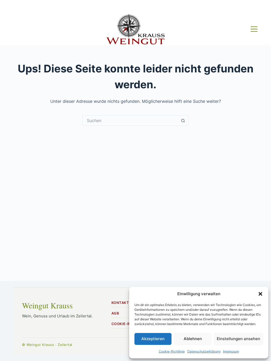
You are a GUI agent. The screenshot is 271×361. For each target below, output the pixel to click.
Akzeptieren (153, 338)
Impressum (231, 351)
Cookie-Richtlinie (172, 351)
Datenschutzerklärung (203, 351)
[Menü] (254, 29)
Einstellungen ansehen (238, 338)
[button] (260, 294)
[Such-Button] (183, 120)
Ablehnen (193, 338)
